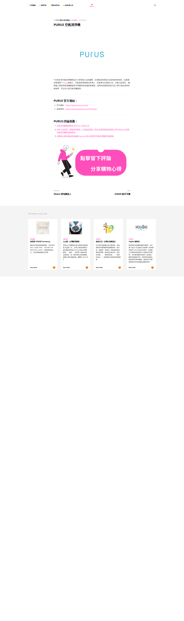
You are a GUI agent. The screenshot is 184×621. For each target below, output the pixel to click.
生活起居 (74, 20)
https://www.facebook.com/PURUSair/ (81, 109)
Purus (65, 82)
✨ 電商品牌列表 (54, 5)
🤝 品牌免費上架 (68, 5)
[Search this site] (155, 5)
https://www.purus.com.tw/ (77, 105)
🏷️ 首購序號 (42, 5)
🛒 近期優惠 (32, 5)
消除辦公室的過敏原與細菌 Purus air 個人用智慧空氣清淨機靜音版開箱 (85, 136)
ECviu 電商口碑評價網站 (63, 20)
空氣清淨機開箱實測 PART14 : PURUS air (73, 125)
